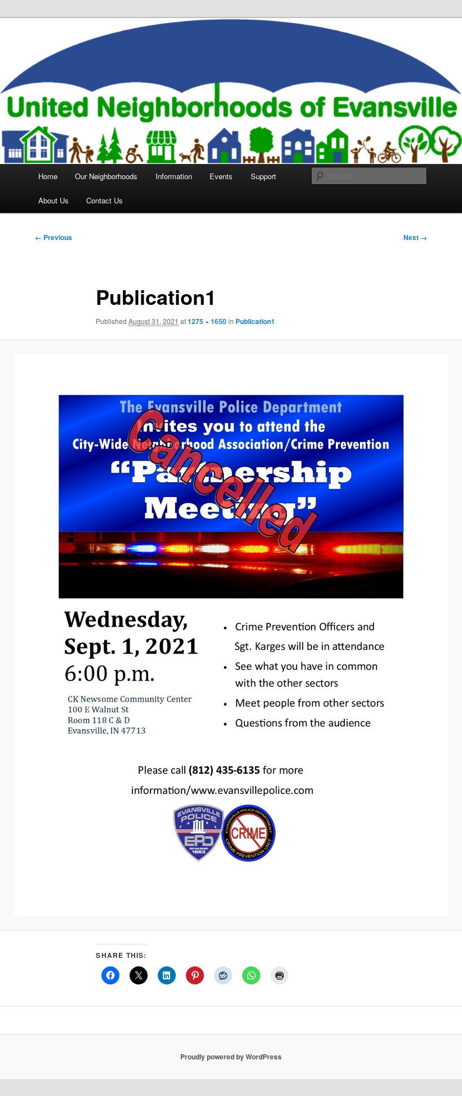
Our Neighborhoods (106, 176)
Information (174, 176)
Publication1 (255, 321)
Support (263, 176)
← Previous (53, 237)
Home (47, 176)
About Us (53, 200)
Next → (415, 237)
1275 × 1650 (207, 321)
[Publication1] (231, 635)
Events (221, 176)
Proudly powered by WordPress (231, 1056)
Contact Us (104, 200)
